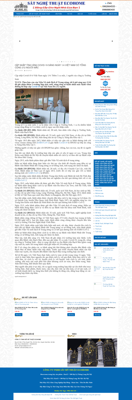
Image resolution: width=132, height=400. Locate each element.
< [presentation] (15, 332)
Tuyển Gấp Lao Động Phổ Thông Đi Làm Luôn (109, 279)
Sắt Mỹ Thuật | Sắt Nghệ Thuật (39, 14)
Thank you (98, 229)
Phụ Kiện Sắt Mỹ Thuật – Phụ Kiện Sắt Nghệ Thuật (109, 259)
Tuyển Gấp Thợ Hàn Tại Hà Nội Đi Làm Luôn (108, 250)
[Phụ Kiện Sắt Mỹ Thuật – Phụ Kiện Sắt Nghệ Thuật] (97, 259)
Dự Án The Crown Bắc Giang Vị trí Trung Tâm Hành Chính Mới (105, 110)
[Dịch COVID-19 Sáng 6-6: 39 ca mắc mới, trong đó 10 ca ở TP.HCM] (53, 303)
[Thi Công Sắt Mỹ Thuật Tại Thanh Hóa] (97, 286)
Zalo (109, 2)
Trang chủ (20, 14)
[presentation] (19, 41)
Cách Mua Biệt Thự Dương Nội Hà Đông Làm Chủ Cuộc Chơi (105, 123)
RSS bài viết (98, 190)
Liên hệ (104, 14)
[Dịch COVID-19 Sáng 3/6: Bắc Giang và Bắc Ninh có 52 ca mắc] (105, 303)
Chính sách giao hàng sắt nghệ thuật (105, 210)
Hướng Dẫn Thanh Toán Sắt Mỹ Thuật (106, 218)
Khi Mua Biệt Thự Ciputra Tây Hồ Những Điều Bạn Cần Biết (104, 141)
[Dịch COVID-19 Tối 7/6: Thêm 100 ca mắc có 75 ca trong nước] (26, 303)
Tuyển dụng (92, 14)
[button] (57, 62)
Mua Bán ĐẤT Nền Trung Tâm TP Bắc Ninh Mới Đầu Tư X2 (106, 114)
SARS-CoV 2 (20, 180)
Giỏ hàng (114, 14)
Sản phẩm (58, 14)
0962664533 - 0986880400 (109, 7)
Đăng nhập (98, 188)
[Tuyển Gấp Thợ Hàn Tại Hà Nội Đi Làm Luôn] (97, 250)
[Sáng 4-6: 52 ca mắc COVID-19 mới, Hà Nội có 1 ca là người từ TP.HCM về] (79, 303)
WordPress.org (99, 196)
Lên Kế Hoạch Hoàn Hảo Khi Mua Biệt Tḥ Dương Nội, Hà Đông (106, 137)
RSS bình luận (99, 193)
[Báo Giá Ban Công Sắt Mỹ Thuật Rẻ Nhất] (97, 269)
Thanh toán (98, 226)
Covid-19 (36, 86)
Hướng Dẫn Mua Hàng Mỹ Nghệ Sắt (105, 215)
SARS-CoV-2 (43, 142)
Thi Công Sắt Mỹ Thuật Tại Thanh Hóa (109, 285)
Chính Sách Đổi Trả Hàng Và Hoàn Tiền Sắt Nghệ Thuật (105, 206)
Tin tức (69, 14)
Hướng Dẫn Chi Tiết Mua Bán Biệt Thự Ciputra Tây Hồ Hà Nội (105, 132)
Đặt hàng (18, 315)
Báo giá (80, 14)
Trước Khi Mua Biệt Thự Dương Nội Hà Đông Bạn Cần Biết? (105, 146)
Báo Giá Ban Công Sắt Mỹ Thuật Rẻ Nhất (109, 268)
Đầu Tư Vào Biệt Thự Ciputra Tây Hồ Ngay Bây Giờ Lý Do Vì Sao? (105, 128)
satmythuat (28, 70)
